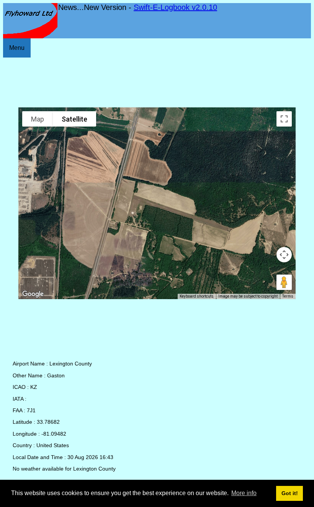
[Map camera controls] (284, 254)
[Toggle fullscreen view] (284, 119)
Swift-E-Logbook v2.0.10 (175, 7)
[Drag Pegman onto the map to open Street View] (284, 282)
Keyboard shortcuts (197, 296)
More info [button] (244, 493)
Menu (17, 47)
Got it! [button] (289, 493)
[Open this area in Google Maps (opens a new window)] (33, 294)
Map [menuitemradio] (37, 119)
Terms (287, 296)
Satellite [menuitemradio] (74, 119)
